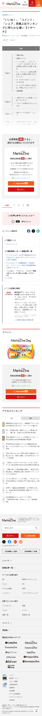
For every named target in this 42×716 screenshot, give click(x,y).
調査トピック (21, 58)
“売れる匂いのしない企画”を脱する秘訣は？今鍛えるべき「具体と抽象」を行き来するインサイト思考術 (22, 455)
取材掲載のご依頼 (31, 551)
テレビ (4, 584)
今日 (11, 418)
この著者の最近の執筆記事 (24, 320)
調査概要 (20, 91)
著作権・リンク (14, 678)
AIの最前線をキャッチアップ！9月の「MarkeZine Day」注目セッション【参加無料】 (21, 499)
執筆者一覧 (26, 615)
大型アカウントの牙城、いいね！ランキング (26, 99)
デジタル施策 (7, 588)
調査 (23, 605)
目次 (21, 48)
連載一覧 (5, 615)
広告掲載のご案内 (11, 551)
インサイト (6, 593)
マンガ (4, 610)
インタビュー (7, 605)
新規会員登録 (21, 183)
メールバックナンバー (22, 178)
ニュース (5, 560)
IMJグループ (19, 302)
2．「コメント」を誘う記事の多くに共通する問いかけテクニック (26, 74)
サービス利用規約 (14, 694)
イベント (5, 623)
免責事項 (12, 687)
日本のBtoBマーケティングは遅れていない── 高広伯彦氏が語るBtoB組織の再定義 (22, 438)
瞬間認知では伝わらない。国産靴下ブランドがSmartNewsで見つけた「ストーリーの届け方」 (22, 424)
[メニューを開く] (3, 3)
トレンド (12, 40)
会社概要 (12, 691)
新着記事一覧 (7, 567)
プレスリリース (11, 244)
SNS (23, 588)
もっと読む (8, 278)
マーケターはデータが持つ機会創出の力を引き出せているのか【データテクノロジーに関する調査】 (21, 257)
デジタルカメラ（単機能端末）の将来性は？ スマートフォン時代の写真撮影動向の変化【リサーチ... (21, 265)
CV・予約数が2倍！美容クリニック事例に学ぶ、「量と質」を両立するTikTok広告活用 (21, 431)
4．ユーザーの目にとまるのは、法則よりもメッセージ (26, 86)
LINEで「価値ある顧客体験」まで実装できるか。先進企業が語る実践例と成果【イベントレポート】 (22, 490)
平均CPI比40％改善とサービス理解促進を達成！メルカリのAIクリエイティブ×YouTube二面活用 (23, 446)
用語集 (5, 630)
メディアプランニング (30, 593)
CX (23, 584)
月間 (30, 418)
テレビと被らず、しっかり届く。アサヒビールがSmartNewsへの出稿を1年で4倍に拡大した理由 (22, 480)
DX (3, 579)
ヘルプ (11, 675)
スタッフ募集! (13, 681)
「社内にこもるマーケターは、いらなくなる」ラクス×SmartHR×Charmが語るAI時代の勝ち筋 (22, 463)
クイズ (24, 610)
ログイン (22, 190)
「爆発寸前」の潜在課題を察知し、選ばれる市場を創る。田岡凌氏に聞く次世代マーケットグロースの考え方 (22, 471)
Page (7, 73)
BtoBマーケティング (29, 579)
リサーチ (5, 40)
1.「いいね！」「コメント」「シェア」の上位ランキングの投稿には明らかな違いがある (26, 65)
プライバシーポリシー (16, 697)
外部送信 (12, 700)
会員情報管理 (13, 684)
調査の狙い (20, 55)
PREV (7, 205)
